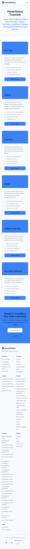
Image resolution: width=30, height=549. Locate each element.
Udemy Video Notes (7, 381)
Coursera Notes (6, 364)
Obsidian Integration (21, 426)
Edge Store (19, 446)
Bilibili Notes (5, 371)
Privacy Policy (5, 527)
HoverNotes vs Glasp (7, 445)
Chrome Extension (21, 379)
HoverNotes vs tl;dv (7, 476)
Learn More (15, 336)
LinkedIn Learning (20, 367)
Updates (18, 436)
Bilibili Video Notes (6, 390)
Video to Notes (20, 384)
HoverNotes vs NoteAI (7, 520)
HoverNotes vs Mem (7, 493)
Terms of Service (6, 530)
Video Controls (20, 417)
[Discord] (12, 542)
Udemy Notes (5, 362)
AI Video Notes (20, 386)
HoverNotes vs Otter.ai (7, 454)
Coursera (18, 364)
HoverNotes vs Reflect (8, 491)
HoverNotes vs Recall (7, 474)
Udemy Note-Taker (21, 400)
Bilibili (17, 369)
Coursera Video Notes (7, 384)
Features (18, 419)
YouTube (18, 359)
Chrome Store (19, 444)
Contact (18, 441)
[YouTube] (6, 542)
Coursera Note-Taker (21, 398)
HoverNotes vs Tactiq (7, 481)
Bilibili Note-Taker (20, 403)
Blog (17, 429)
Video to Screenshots (21, 410)
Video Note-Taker (20, 381)
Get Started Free (15, 330)
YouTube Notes (6, 359)
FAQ (17, 439)
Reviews (18, 424)
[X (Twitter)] (9, 542)
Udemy (18, 362)
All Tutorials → (19, 372)
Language (18, 540)
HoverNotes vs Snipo (7, 500)
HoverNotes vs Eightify (8, 447)
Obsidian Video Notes (21, 389)
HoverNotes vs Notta (7, 479)
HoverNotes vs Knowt (7, 484)
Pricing (18, 422)
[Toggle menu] (27, 2)
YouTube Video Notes (7, 379)
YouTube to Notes (21, 395)
